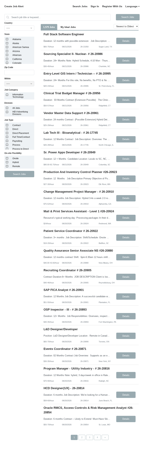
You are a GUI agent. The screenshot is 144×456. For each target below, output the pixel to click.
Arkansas (16, 55)
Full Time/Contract (21, 137)
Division (8, 103)
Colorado (16, 63)
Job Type (8, 120)
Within (7, 78)
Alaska (15, 43)
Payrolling (17, 141)
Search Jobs (80, 6)
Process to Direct (20, 149)
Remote (16, 166)
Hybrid (15, 162)
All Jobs (16, 108)
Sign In (95, 6)
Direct (15, 129)
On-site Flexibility (13, 153)
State (7, 34)
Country (8, 23)
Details (125, 41)
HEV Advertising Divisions (20, 113)
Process (16, 145)
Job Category (11, 90)
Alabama (16, 39)
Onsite (15, 158)
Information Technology (18, 95)
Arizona (16, 51)
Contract (16, 125)
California (17, 59)
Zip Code (8, 67)
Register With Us (112, 6)
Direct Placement (20, 133)
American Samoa (20, 47)
